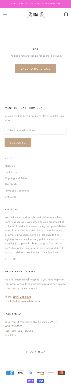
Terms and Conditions (17, 190)
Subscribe (18, 142)
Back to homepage (35, 69)
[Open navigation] (5, 14)
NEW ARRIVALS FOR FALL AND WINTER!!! (35, 3)
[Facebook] (6, 259)
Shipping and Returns (17, 178)
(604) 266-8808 (22, 297)
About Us (10, 166)
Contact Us (11, 172)
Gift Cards (10, 197)
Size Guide (11, 184)
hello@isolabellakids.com (27, 301)
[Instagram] (14, 259)
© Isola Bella (35, 351)
